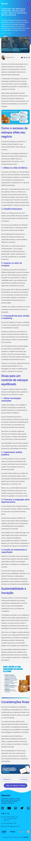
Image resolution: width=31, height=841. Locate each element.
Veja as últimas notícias (15, 785)
